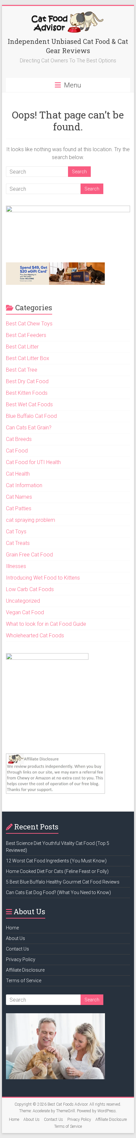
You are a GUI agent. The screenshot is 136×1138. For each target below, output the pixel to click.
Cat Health (18, 474)
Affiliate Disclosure (25, 970)
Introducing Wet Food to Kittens (43, 578)
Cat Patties (18, 508)
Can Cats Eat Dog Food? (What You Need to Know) (58, 892)
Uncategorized (23, 601)
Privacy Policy (20, 959)
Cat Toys (16, 531)
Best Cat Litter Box (27, 358)
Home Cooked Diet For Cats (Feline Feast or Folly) (57, 871)
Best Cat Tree (21, 370)
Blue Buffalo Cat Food (31, 416)
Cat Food (17, 451)
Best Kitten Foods (27, 393)
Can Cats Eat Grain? (28, 427)
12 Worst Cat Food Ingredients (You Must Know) (56, 860)
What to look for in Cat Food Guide (46, 624)
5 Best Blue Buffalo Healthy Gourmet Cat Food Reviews (62, 882)
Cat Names (19, 497)
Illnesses (16, 566)
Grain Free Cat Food (29, 555)
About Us (15, 938)
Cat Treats (18, 543)
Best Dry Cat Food (27, 381)
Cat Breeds (19, 439)
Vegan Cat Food (25, 612)
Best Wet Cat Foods (29, 404)
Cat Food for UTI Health (33, 462)
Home (12, 927)
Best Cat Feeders (26, 335)
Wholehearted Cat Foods (35, 635)
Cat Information (24, 485)
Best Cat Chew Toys (29, 323)
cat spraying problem (30, 520)
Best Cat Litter (22, 347)
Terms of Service (23, 980)
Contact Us (17, 949)
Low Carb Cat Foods (30, 589)
